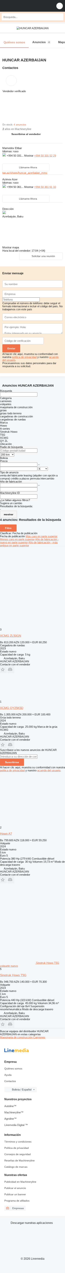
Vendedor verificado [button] (14, 91)
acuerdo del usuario (48, 770)
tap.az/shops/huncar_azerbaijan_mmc (24, 172)
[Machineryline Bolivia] (25, 6)
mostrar (8, 514)
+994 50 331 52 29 (45, 155)
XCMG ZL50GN (10, 635)
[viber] (26, 160)
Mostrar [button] (29, 155)
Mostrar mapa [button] (10, 247)
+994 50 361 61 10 (45, 186)
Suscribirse (12, 762)
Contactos (10, 1081)
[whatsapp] (11, 160)
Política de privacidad (16, 1147)
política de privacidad (24, 357)
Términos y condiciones (17, 1141)
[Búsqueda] (59, 17)
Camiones (39, 1037)
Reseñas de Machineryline (19, 1160)
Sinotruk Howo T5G (13, 975)
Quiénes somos (13, 1068)
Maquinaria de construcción (16, 1037)
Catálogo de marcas (15, 1166)
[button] (59, 6)
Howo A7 (6, 833)
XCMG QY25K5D (11, 708)
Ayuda (8, 1074)
